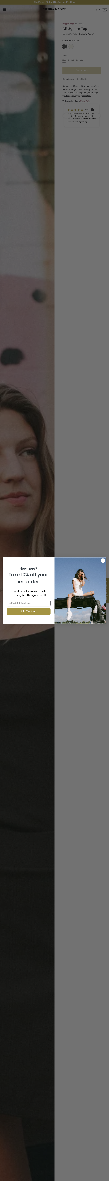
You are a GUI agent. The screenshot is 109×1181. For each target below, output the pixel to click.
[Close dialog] (103, 560)
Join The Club (28, 611)
